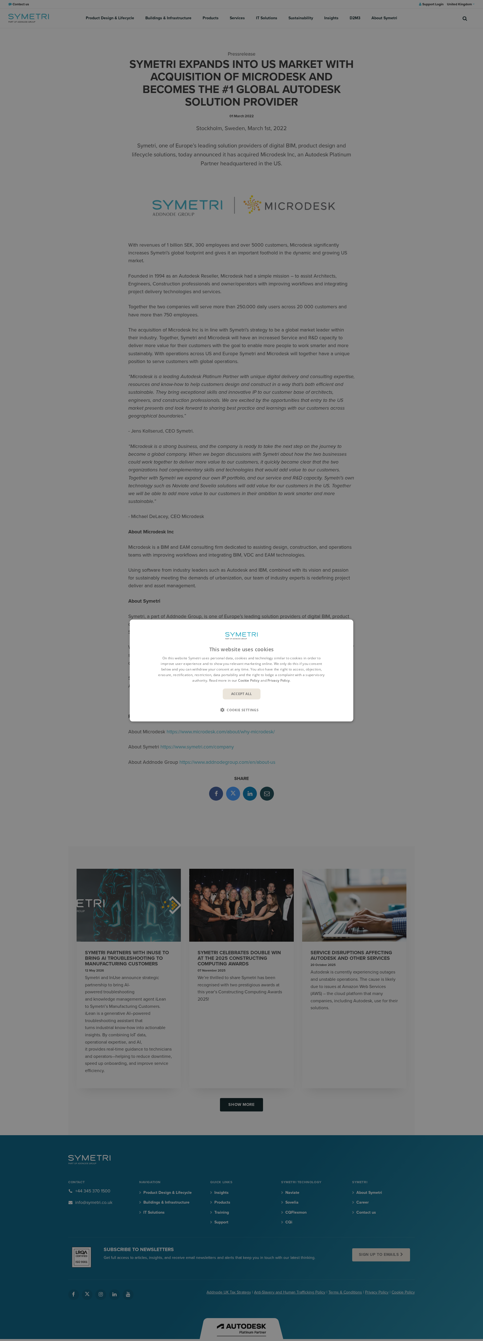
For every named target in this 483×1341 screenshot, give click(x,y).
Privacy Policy (278, 680)
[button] (241, 709)
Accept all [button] (241, 693)
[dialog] (241, 671)
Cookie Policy (249, 680)
